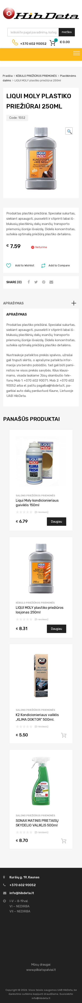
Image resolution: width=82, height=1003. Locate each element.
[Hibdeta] (41, 18)
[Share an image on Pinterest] (43, 282)
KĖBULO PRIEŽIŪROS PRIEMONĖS (36, 75)
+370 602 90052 (30, 44)
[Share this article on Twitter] (35, 282)
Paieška (67, 32)
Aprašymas (13, 303)
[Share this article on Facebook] (28, 282)
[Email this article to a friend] (50, 282)
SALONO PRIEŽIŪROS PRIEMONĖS (35, 495)
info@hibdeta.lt (21, 893)
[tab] (41, 303)
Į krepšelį (63, 735)
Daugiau (56, 521)
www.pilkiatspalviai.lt (41, 970)
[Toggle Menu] (76, 54)
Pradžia (8, 75)
